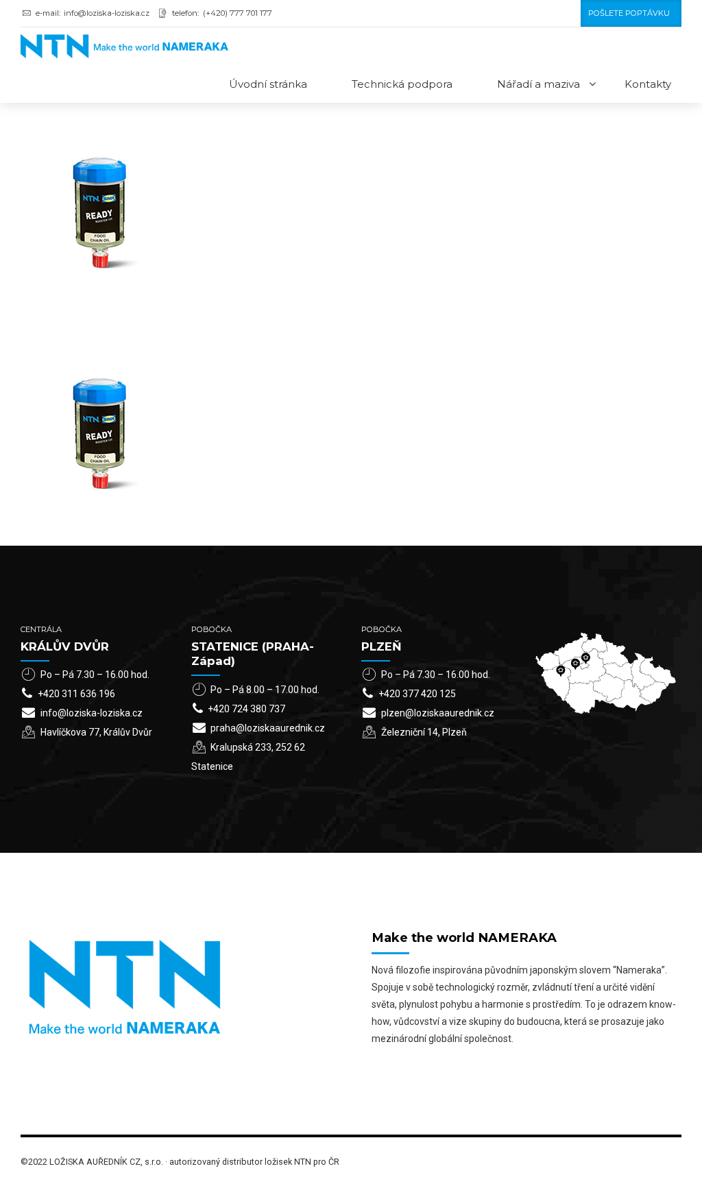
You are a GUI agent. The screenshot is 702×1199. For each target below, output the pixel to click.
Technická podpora (402, 83)
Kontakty (648, 83)
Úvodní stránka (268, 83)
